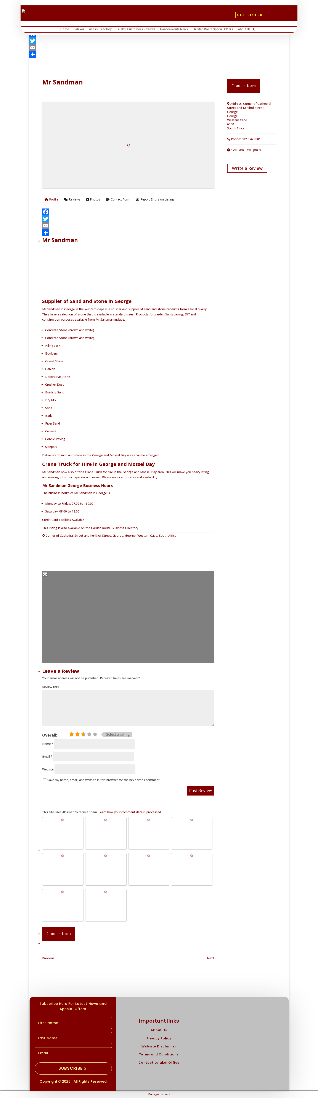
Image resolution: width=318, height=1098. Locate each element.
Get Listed (250, 15)
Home (64, 30)
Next (210, 958)
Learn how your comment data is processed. (130, 812)
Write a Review (247, 168)
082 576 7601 (251, 139)
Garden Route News (174, 30)
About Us (244, 30)
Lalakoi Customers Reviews (135, 30)
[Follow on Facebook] (150, 16)
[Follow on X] (157, 16)
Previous (48, 958)
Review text (50, 687)
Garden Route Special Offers (213, 30)
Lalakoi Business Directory (93, 30)
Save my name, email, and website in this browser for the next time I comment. (103, 780)
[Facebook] (128, 211)
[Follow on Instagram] (164, 16)
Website (48, 769)
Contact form (59, 933)
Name (47, 744)
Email (47, 756)
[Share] (159, 54)
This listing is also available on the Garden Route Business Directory (90, 528)
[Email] (159, 47)
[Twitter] (159, 40)
